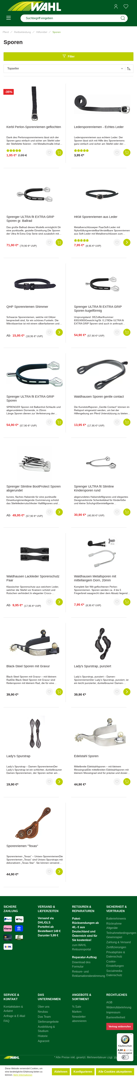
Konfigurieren (82, 1071)
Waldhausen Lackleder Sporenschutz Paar (32, 578)
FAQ (6, 1020)
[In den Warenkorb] (59, 152)
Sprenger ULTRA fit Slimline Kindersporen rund (94, 488)
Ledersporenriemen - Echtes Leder (99, 127)
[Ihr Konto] (116, 6)
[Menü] (9, 18)
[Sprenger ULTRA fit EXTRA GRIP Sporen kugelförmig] (102, 284)
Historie (43, 1036)
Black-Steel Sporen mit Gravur (28, 666)
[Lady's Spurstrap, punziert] (102, 644)
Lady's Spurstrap (18, 756)
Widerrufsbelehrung (118, 1007)
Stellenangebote (48, 1021)
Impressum (113, 1012)
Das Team (44, 1016)
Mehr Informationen (22, 1075)
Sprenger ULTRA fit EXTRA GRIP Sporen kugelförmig (98, 308)
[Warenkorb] (132, 6)
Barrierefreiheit (115, 1017)
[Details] (126, 242)
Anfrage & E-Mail (14, 1015)
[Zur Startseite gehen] (34, 6)
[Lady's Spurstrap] (34, 733)
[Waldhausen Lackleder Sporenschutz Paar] (34, 554)
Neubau (43, 1011)
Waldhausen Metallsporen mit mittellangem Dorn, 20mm (95, 578)
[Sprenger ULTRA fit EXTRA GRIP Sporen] (34, 374)
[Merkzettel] (126, 6)
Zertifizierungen (116, 947)
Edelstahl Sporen (86, 756)
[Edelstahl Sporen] (102, 733)
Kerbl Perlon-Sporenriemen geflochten (33, 127)
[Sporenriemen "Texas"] (34, 823)
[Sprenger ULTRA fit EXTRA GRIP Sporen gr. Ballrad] (34, 194)
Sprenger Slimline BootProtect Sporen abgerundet (33, 488)
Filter (71, 56)
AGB (109, 1002)
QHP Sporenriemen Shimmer (27, 306)
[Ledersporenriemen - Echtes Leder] (102, 104)
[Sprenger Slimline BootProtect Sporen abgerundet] (34, 464)
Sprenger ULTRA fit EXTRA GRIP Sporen (30, 398)
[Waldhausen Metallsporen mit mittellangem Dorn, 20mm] (102, 554)
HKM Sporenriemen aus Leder (95, 217)
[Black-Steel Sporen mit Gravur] (34, 644)
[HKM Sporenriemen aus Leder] (102, 194)
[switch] (125, 1057)
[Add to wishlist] (49, 152)
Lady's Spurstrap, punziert (92, 666)
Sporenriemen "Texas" (22, 846)
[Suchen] (123, 18)
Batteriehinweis (116, 918)
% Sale (76, 1006)
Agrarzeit (43, 1041)
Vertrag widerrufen (120, 1026)
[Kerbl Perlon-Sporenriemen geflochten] (34, 104)
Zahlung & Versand (118, 942)
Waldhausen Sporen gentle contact (99, 396)
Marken (77, 1011)
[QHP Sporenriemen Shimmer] (34, 284)
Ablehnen (60, 1071)
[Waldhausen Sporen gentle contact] (102, 374)
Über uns (43, 1006)
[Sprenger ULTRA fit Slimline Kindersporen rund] (102, 464)
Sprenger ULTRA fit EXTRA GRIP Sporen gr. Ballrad (30, 219)
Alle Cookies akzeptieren (115, 1071)
